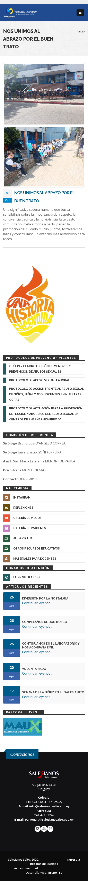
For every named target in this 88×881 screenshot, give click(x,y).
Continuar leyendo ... (37, 603)
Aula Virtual (23, 538)
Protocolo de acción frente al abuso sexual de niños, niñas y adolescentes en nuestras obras (46, 394)
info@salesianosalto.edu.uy (49, 806)
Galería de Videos (27, 518)
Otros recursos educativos (36, 548)
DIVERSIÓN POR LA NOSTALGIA (45, 598)
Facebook (38, 829)
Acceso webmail (26, 868)
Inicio (81, 31)
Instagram (21, 497)
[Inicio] (20, 12)
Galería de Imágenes (29, 528)
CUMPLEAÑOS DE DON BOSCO (44, 622)
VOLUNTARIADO (34, 668)
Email (50, 829)
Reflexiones (23, 507)
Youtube (44, 829)
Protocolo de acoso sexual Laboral (39, 380)
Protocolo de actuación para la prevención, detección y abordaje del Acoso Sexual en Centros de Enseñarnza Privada (46, 414)
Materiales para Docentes (34, 558)
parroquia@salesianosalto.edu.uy (49, 819)
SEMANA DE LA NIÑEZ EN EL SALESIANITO (53, 692)
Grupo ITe (55, 872)
